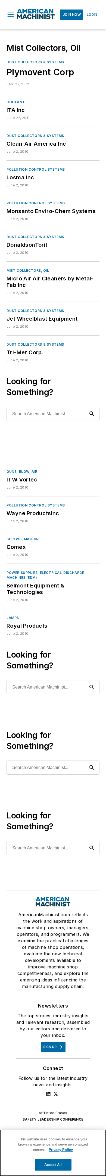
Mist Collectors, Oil (28, 270)
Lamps (13, 618)
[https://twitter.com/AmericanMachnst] (55, 1094)
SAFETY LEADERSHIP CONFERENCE (53, 1119)
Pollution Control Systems (36, 169)
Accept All (53, 1165)
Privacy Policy (61, 1150)
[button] (11, 15)
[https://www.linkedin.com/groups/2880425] (48, 1094)
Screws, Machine (23, 539)
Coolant (16, 102)
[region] (53, 1153)
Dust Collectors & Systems (35, 62)
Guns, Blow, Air (22, 472)
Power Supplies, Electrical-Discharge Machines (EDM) (45, 575)
